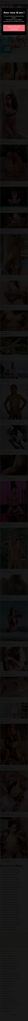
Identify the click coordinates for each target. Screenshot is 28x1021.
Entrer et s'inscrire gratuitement (14, 28)
